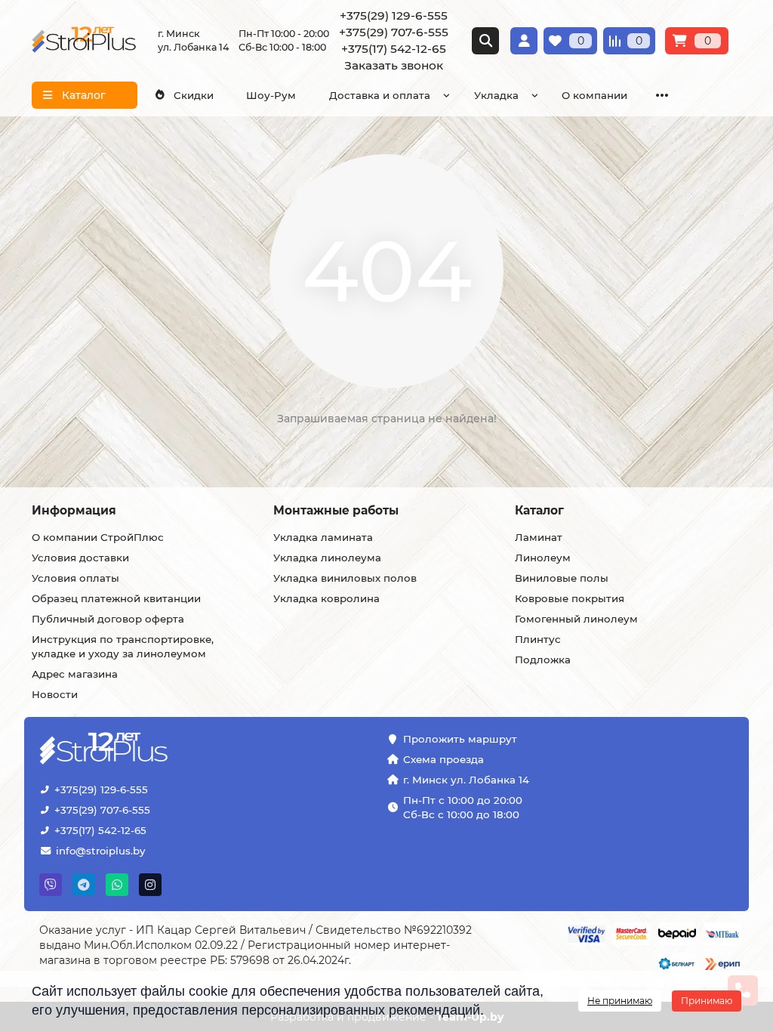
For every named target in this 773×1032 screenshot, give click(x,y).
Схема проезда (443, 759)
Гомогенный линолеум (576, 619)
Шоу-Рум (271, 95)
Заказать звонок (393, 65)
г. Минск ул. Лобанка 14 (466, 780)
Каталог (539, 510)
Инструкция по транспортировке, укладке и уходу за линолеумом (123, 646)
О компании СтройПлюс (98, 537)
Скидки (194, 95)
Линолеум (543, 558)
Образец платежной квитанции (116, 598)
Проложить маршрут (460, 739)
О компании (594, 95)
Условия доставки (80, 558)
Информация (74, 510)
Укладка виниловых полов (345, 578)
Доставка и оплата (379, 95)
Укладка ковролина (326, 598)
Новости (55, 694)
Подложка (543, 659)
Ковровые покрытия (569, 598)
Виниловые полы (561, 578)
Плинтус (538, 639)
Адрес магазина (75, 674)
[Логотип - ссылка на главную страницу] (150, 750)
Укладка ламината (323, 537)
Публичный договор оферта (108, 619)
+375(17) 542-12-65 (100, 830)
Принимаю (706, 1000)
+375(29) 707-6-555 (102, 810)
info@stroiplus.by (100, 851)
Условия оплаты (75, 578)
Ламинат (538, 537)
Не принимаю (619, 1000)
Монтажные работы (336, 510)
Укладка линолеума (327, 558)
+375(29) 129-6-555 (101, 789)
